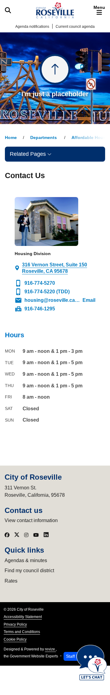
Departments (44, 137)
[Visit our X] (16, 535)
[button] (55, 154)
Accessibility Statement (23, 617)
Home (11, 137)
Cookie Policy (15, 639)
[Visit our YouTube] (36, 535)
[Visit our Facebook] (7, 535)
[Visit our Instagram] (26, 535)
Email (55, 300)
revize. (50, 649)
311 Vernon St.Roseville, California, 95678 (35, 491)
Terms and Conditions (22, 632)
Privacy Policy (15, 624)
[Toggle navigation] (99, 10)
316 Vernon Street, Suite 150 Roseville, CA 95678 (54, 268)
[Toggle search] (7, 10)
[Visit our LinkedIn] (46, 535)
